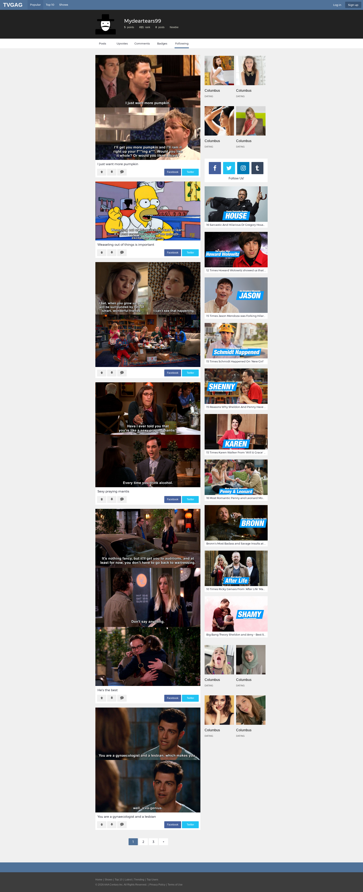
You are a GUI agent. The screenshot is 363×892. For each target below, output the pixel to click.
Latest (128, 879)
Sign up (353, 5)
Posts (102, 43)
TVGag (12, 5)
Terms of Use (175, 884)
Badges (162, 43)
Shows (63, 4)
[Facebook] (215, 168)
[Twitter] (229, 168)
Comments (142, 43)
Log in (337, 5)
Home (98, 879)
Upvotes (122, 43)
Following (181, 43)
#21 (141, 27)
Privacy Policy (157, 884)
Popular (35, 4)
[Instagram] (243, 168)
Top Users (152, 879)
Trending (139, 879)
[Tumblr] (257, 168)
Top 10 (50, 4)
